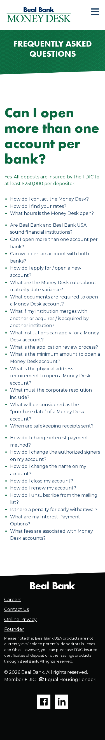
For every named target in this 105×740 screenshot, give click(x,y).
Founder (14, 629)
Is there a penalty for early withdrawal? (53, 509)
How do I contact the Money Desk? (49, 199)
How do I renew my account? (43, 488)
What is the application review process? (54, 347)
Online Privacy (20, 619)
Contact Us (16, 609)
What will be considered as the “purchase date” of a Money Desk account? (47, 412)
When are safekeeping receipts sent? (52, 426)
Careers (12, 599)
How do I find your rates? (38, 206)
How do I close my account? (41, 481)
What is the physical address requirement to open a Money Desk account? (50, 376)
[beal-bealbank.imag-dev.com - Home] (52, 585)
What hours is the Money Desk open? (52, 213)
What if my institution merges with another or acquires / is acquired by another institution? (49, 318)
